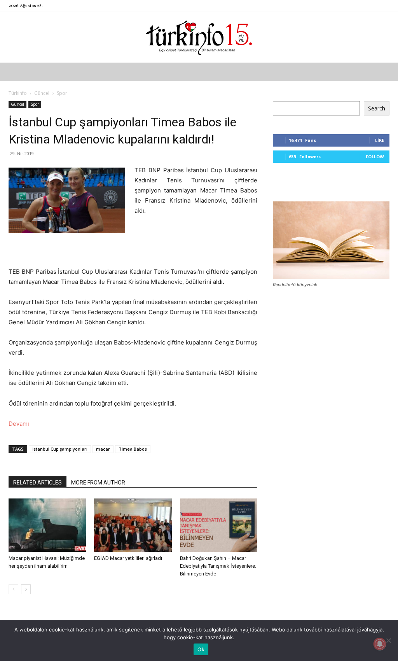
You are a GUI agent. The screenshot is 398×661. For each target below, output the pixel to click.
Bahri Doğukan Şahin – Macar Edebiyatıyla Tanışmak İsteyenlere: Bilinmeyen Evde (218, 566)
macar (103, 449)
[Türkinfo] (199, 38)
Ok (200, 649)
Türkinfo (18, 93)
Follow (375, 156)
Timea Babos (133, 449)
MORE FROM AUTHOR (98, 482)
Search (376, 108)
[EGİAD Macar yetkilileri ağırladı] (132, 525)
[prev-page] (13, 589)
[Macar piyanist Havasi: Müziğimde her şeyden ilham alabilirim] (47, 525)
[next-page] (26, 589)
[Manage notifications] (380, 644)
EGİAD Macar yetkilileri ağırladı (128, 558)
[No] (388, 640)
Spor (35, 104)
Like (379, 140)
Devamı (19, 423)
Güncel (41, 93)
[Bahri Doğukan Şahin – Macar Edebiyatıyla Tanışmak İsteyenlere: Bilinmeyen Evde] (218, 525)
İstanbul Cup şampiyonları (59, 449)
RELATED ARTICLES (37, 482)
